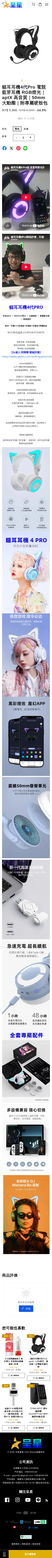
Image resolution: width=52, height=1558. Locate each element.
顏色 (4, 129)
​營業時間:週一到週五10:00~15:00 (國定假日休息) (26, 1483)
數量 (4, 136)
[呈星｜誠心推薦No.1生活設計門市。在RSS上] (46, 1501)
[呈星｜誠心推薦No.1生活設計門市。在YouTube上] (27, 1503)
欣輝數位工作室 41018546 (26, 1468)
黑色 (17, 129)
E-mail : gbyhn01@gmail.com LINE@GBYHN (26, 1475)
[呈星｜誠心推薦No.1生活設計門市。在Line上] (38, 1503)
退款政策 (36, 1544)
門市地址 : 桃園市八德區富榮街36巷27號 (26, 1479)
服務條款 (16, 1544)
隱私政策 (26, 1544)
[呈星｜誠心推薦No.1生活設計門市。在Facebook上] (7, 1503)
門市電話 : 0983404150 (26, 1472)
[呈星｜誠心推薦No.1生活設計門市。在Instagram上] (17, 1503)
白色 (26, 129)
